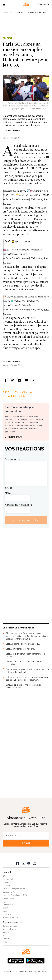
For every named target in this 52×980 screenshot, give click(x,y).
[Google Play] (35, 960)
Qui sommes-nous (10, 926)
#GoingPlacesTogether (30, 249)
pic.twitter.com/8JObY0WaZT (34, 195)
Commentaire (13, 459)
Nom (8, 493)
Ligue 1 (5, 911)
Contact (6, 939)
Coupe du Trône (9, 886)
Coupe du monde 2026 (37, 13)
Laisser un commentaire (26, 520)
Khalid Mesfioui (13, 130)
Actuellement (8, 13)
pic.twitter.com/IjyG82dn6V (17, 305)
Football (7, 38)
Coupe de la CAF (9, 892)
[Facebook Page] (17, 863)
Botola (5, 882)
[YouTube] (29, 863)
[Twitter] (23, 863)
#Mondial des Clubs (14, 396)
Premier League (9, 905)
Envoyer (26, 843)
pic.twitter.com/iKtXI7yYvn (16, 253)
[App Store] (15, 960)
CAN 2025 (20, 13)
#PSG (6, 392)
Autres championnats (11, 917)
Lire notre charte (14, 437)
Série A (5, 908)
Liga (4, 902)
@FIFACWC (9, 195)
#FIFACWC (19, 300)
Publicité (6, 932)
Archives (6, 942)
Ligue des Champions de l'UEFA (15, 895)
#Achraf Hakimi (23, 392)
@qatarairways (40, 190)
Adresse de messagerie (19, 504)
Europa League (8, 898)
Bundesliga (7, 914)
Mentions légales (9, 929)
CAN (4, 876)
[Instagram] (34, 863)
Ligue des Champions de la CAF (15, 889)
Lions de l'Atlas (8, 879)
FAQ (4, 936)
